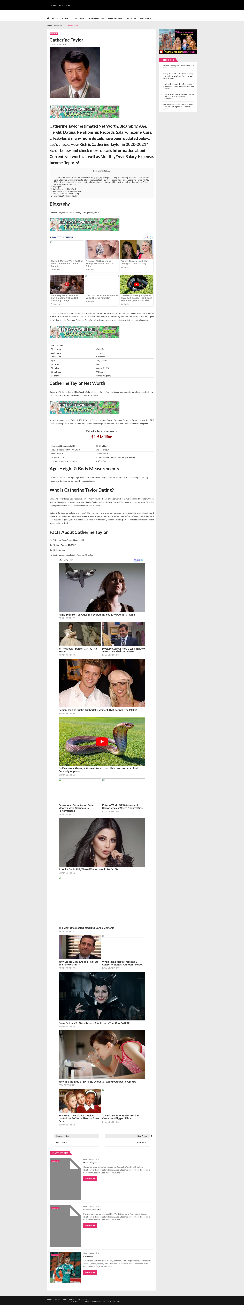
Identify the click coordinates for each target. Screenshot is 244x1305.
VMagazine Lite (114, 1301)
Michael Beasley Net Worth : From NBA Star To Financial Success (178, 67)
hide (108, 171)
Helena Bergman (90, 1163)
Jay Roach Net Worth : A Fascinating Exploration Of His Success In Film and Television (178, 86)
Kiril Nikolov (88, 1256)
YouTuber (79, 18)
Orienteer (53, 34)
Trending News (115, 18)
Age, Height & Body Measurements (66, 191)
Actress (66, 18)
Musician (131, 18)
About (49, 1299)
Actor (55, 18)
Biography (56, 187)
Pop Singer (145, 18)
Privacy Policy (81, 1299)
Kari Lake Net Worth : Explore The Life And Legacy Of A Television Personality (178, 96)
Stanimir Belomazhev (92, 1210)
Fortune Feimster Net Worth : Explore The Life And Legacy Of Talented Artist (178, 106)
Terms (64, 1299)
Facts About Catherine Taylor (64, 196)
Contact (57, 1299)
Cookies (71, 1299)
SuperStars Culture (60, 5)
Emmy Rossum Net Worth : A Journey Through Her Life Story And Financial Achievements (178, 76)
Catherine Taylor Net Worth (63, 189)
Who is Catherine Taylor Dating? (65, 193)
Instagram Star (96, 18)
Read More (90, 1178)
